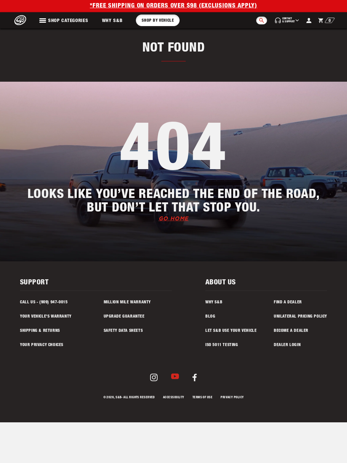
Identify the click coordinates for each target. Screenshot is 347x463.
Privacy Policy (232, 397)
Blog (210, 317)
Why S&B (112, 21)
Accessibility (173, 397)
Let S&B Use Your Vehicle (231, 331)
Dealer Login (287, 345)
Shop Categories (68, 21)
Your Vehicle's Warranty (46, 317)
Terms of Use (202, 397)
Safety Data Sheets (123, 331)
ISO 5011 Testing (221, 345)
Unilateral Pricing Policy (300, 317)
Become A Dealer (291, 331)
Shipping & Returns (40, 331)
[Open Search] (261, 20)
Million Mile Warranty (127, 302)
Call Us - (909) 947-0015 (43, 302)
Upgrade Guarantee (124, 317)
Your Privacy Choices (41, 345)
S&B (118, 397)
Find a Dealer (288, 302)
